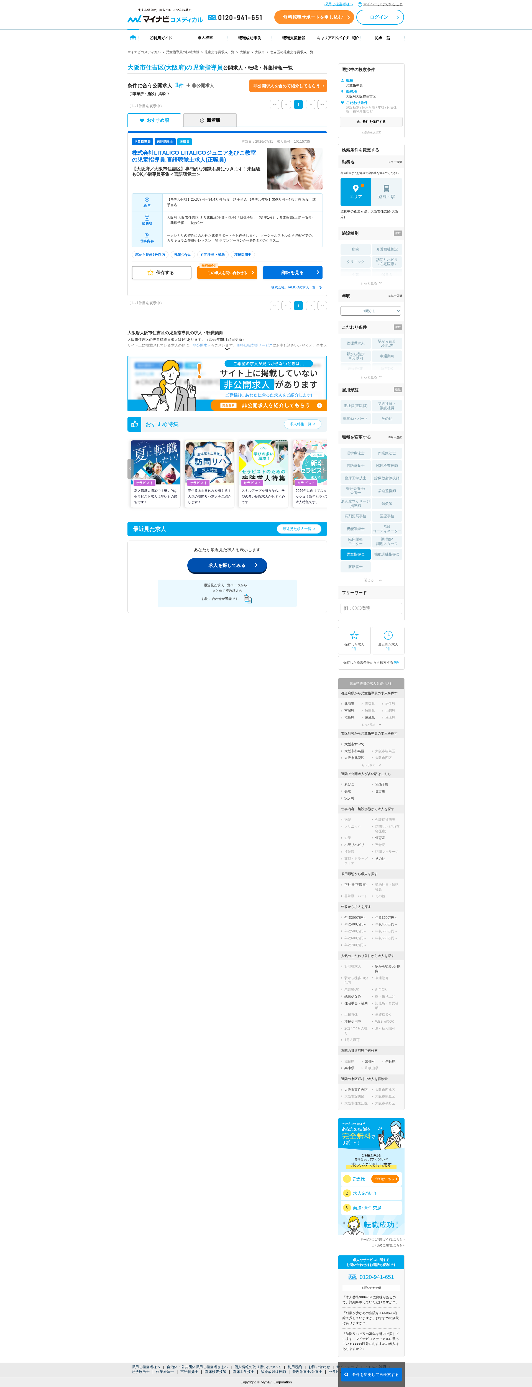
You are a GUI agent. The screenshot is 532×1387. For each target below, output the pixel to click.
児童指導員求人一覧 (219, 52)
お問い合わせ (319, 1367)
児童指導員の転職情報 (182, 52)
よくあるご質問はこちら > (388, 1245)
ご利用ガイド (161, 37)
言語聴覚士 (189, 1372)
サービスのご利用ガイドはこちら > (382, 1239)
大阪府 (245, 52)
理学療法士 (141, 1372)
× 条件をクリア (371, 132)
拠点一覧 (382, 37)
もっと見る (368, 283)
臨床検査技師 (215, 1372)
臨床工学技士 (243, 1372)
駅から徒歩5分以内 (387, 343)
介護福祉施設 (387, 249)
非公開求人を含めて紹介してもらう (287, 85)
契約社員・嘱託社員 (387, 405)
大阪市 (260, 52)
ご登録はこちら (383, 1179)
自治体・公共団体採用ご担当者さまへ (197, 1367)
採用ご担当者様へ (338, 4)
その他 (387, 418)
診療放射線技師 (273, 1372)
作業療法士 (165, 1372)
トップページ (133, 37)
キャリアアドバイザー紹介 (338, 37)
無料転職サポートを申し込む (313, 17)
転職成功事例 (249, 37)
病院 (355, 249)
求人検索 (205, 37)
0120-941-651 (236, 18)
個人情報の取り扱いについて (257, 1367)
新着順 (213, 120)
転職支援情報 (294, 37)
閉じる (369, 580)
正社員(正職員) (355, 406)
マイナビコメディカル (144, 52)
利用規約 (295, 1367)
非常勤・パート (355, 418)
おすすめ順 (158, 120)
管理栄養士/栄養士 (307, 1372)
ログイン (379, 17)
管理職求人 (356, 343)
